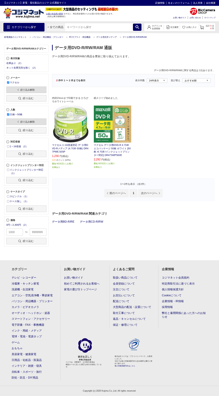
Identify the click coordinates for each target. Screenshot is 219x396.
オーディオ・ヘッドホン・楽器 (31, 313)
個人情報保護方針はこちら (125, 366)
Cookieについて (172, 295)
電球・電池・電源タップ (27, 336)
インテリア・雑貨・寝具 (27, 365)
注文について (121, 289)
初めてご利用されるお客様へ (82, 283)
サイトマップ (210, 18)
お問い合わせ (195, 18)
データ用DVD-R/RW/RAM (135, 37)
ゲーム (16, 342)
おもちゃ (17, 348)
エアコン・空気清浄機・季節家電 (32, 295)
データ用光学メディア (106, 37)
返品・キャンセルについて (129, 318)
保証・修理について (125, 324)
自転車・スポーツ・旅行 (27, 371)
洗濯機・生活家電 (23, 289)
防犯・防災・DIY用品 (25, 377)
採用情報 (167, 307)
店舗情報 (160, 3)
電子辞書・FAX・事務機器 (28, 324)
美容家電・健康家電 (24, 354)
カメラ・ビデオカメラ (25, 307)
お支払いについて (124, 295)
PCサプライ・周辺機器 (80, 37)
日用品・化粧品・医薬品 (27, 360)
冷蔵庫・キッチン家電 (25, 283)
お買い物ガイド (179, 18)
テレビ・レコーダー (24, 277)
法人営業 (198, 3)
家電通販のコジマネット (15, 37)
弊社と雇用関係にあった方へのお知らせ (184, 315)
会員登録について (124, 283)
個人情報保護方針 (173, 289)
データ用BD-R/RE (63, 221)
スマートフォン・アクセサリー (31, 318)
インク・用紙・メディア (27, 330)
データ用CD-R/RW (91, 221)
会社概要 (211, 3)
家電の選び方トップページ (80, 289)
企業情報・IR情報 (173, 301)
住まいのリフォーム (179, 3)
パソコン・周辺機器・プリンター (48, 37)
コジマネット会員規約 (175, 277)
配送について (121, 301)
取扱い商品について (125, 277)
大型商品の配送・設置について (132, 307)
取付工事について (124, 313)
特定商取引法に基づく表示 (178, 283)
